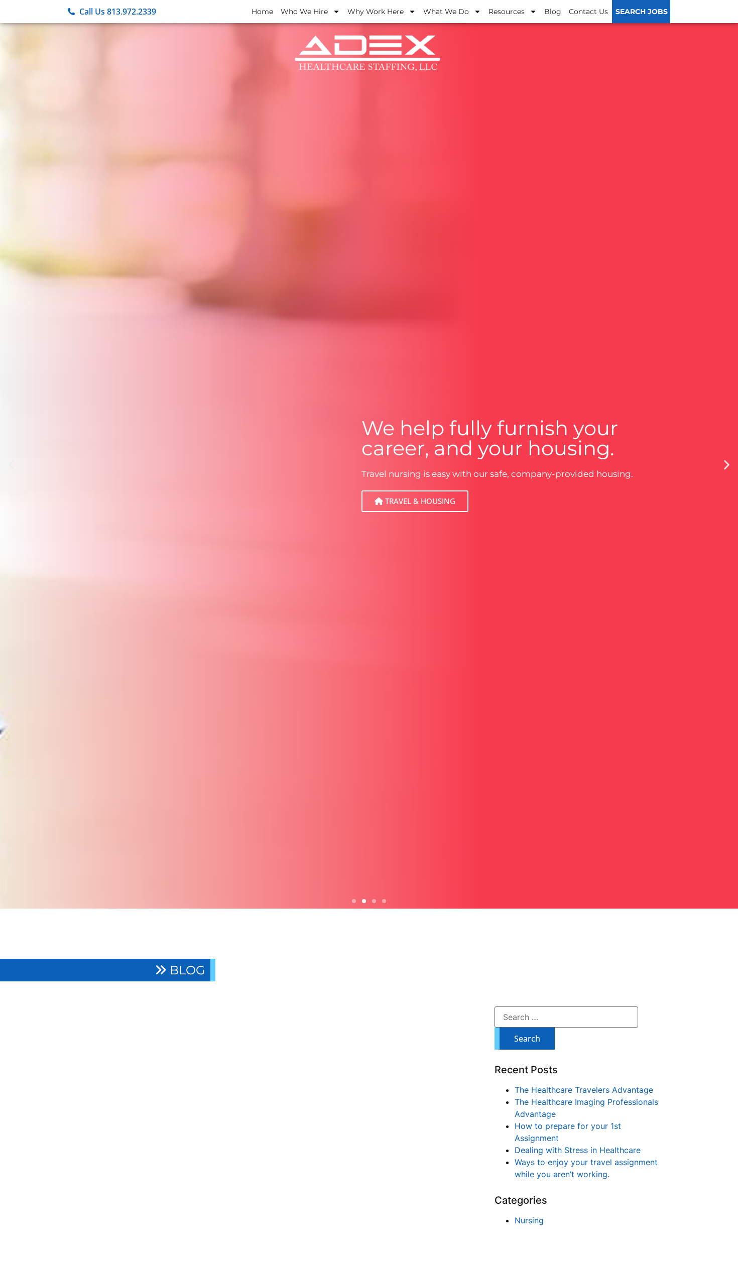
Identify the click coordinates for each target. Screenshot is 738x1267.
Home (262, 11)
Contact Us (588, 11)
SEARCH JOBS (642, 11)
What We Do (446, 11)
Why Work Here (375, 11)
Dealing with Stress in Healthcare (578, 1150)
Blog (552, 11)
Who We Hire (304, 11)
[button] (11, 465)
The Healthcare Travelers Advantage (584, 1090)
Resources (506, 11)
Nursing (529, 1220)
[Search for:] (566, 1017)
